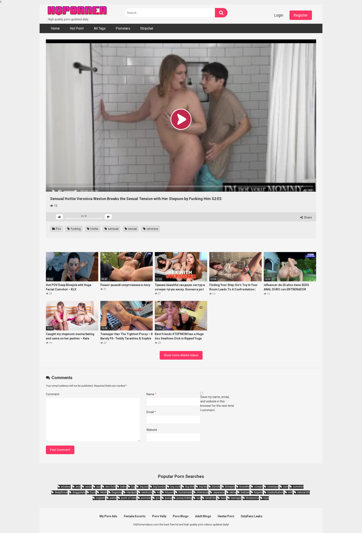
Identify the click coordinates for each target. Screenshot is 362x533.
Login (278, 15)
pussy (168, 497)
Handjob (132, 492)
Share (307, 217)
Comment (52, 394)
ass (98, 486)
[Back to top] (348, 521)
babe (123, 486)
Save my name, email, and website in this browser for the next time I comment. (217, 403)
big (133, 486)
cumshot (298, 486)
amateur (66, 486)
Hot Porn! (77, 28)
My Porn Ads (108, 516)
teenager (236, 497)
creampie (272, 486)
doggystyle (78, 492)
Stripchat (146, 28)
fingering (117, 492)
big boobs (159, 486)
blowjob (230, 486)
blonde (216, 486)
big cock (175, 486)
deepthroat (61, 492)
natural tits (303, 492)
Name (151, 394)
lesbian (245, 492)
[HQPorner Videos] (77, 10)
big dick (189, 486)
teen (223, 497)
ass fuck (110, 486)
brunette (244, 486)
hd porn (169, 492)
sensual (112, 228)
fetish (103, 492)
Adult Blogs (203, 516)
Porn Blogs (181, 516)
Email (151, 412)
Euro (93, 492)
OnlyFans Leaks (251, 516)
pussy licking (184, 497)
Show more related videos (181, 355)
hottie (94, 228)
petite (113, 497)
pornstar (146, 497)
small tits (210, 497)
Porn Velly (159, 516)
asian (88, 486)
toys (266, 497)
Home (55, 28)
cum (285, 486)
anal (78, 486)
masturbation (275, 492)
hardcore (147, 492)
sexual (132, 228)
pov (158, 497)
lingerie (258, 492)
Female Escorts (135, 516)
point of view (128, 497)
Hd (158, 492)
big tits (203, 486)
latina (233, 492)
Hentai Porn (226, 516)
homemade (185, 492)
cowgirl (258, 486)
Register (301, 15)
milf (290, 492)
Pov (58, 228)
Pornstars (123, 28)
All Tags (100, 28)
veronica (152, 228)
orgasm (100, 497)
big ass (144, 486)
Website (151, 430)
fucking (75, 228)
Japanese (219, 492)
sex (199, 497)
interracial (202, 492)
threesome (252, 497)
